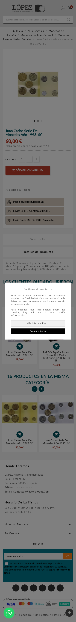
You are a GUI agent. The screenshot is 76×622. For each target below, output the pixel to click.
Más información (38, 323)
